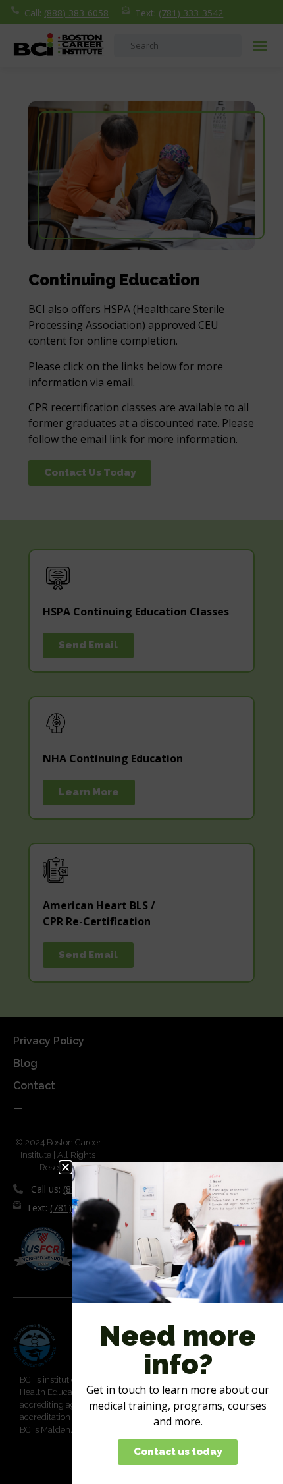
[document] (141, 742)
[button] (65, 1167)
